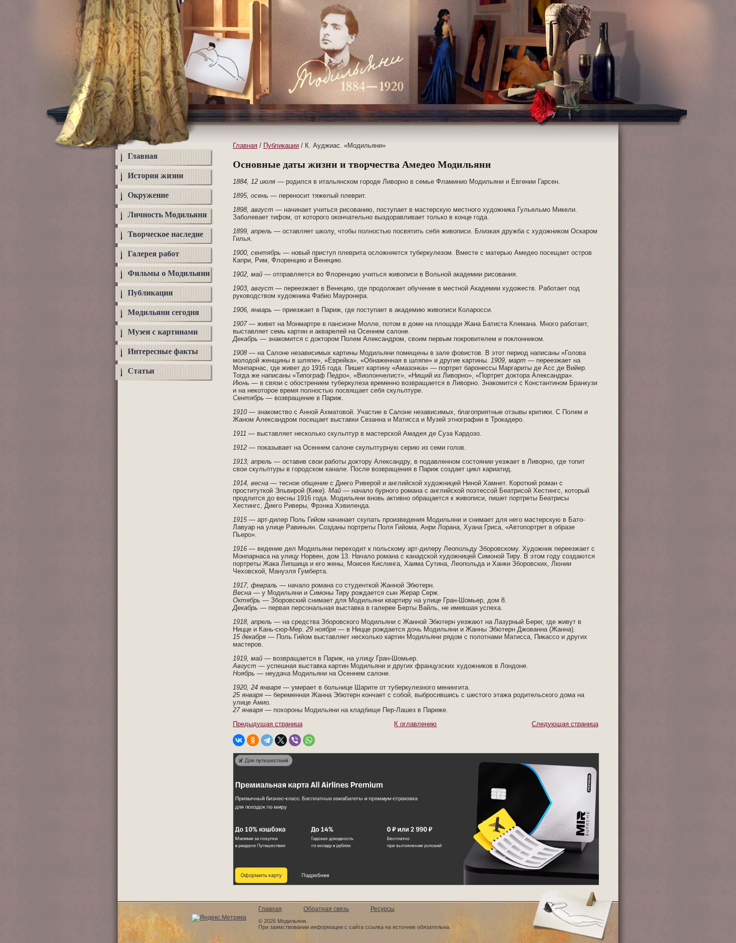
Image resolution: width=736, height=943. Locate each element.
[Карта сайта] (586, 17)
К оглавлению (415, 724)
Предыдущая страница (267, 724)
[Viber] (295, 740)
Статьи (141, 371)
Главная (143, 156)
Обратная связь (326, 908)
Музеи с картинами (163, 332)
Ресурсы (383, 908)
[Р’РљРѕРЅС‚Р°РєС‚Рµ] (239, 740)
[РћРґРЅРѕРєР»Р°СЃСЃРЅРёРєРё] (253, 740)
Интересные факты (163, 351)
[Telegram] (267, 740)
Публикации (150, 292)
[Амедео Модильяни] (339, 88)
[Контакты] (586, 36)
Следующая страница (565, 724)
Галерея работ (153, 253)
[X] (281, 740)
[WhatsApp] (309, 740)
